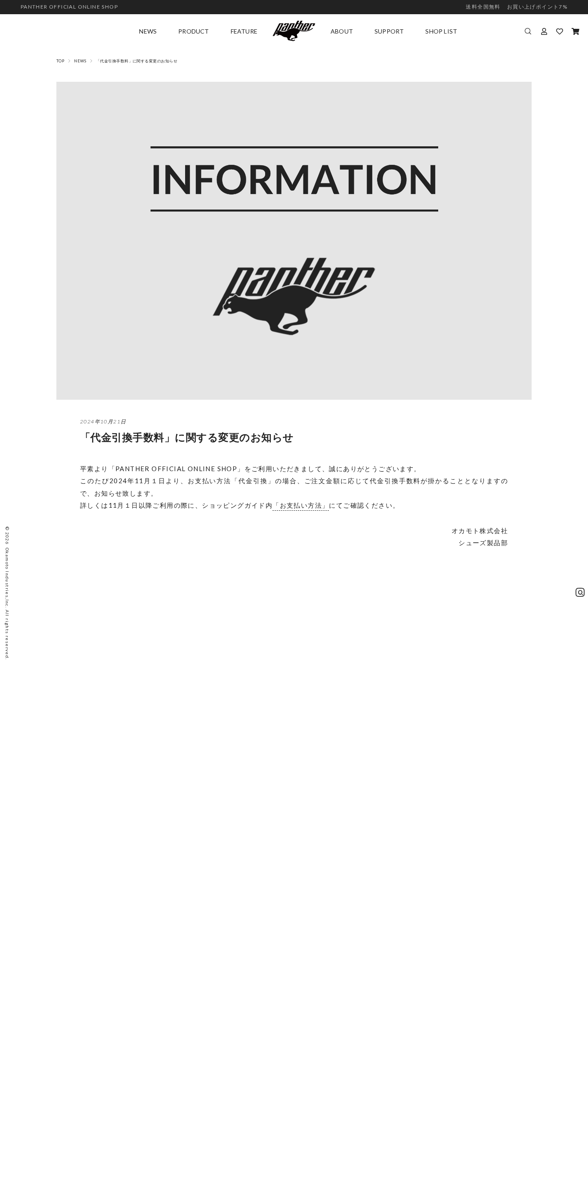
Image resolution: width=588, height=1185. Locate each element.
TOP (60, 61)
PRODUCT (193, 31)
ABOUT (342, 31)
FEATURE (244, 31)
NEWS (148, 31)
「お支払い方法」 (300, 505)
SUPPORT (389, 31)
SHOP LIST (441, 31)
